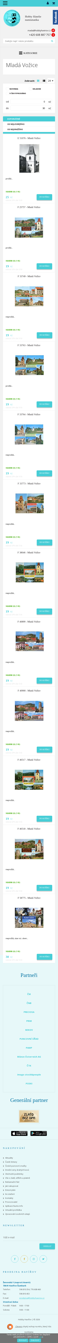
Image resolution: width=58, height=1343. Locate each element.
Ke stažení (10, 1194)
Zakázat (35, 1340)
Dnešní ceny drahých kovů (17, 1170)
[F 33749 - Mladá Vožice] (29, 296)
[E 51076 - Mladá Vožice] (29, 158)
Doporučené (13, 119)
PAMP (29, 1047)
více (40, 1336)
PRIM (29, 1020)
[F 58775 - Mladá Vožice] (29, 917)
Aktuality (9, 1158)
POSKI (29, 1083)
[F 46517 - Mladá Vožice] (29, 779)
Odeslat (47, 1246)
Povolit (23, 1340)
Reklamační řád (12, 1182)
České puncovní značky (15, 1166)
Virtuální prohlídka (13, 1210)
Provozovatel (11, 1202)
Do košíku (44, 197)
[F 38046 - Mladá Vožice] (29, 572)
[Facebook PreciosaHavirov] (14, 1259)
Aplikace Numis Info (14, 1206)
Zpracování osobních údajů (17, 1214)
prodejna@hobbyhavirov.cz (31, 1298)
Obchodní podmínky (14, 1174)
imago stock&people (29, 1074)
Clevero (18, 1326)
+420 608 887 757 (40, 35)
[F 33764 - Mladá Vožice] (29, 434)
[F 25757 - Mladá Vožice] (29, 227)
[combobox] (51, 80)
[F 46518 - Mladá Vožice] (29, 848)
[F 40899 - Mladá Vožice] (29, 641)
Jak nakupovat (11, 1186)
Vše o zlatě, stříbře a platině (17, 1178)
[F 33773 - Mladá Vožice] (29, 503)
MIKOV (29, 1029)
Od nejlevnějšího (16, 124)
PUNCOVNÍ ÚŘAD (29, 1038)
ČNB (29, 1003)
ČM (29, 994)
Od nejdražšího (15, 129)
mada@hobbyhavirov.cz (39, 30)
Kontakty (9, 1198)
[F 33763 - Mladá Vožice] (29, 365)
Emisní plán (10, 1190)
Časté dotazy (11, 1162)
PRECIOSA (29, 1011)
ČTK (29, 1065)
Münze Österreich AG (29, 1056)
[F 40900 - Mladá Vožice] (29, 710)
